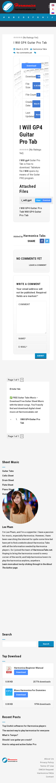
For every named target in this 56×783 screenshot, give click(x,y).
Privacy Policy (47, 762)
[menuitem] (53, 13)
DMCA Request (46, 769)
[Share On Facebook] (42, 241)
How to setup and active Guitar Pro (19, 744)
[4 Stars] (20, 37)
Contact (50, 777)
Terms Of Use (47, 766)
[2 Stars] (16, 37)
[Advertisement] (28, 597)
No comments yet (24, 53)
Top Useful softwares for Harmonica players (24, 726)
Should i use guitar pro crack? (17, 740)
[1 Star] (14, 37)
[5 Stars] (21, 37)
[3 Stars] (18, 37)
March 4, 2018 (22, 49)
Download (31, 66)
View (38, 200)
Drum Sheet (8, 480)
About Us (49, 759)
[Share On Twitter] (47, 241)
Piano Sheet (8, 489)
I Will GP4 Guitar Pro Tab (30, 42)
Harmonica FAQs (45, 773)
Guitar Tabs (16, 389)
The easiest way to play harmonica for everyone (25, 730)
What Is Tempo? (10, 735)
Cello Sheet (8, 475)
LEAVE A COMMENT (37, 265)
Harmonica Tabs (40, 49)
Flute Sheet (7, 485)
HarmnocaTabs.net (42, 550)
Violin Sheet (8, 494)
